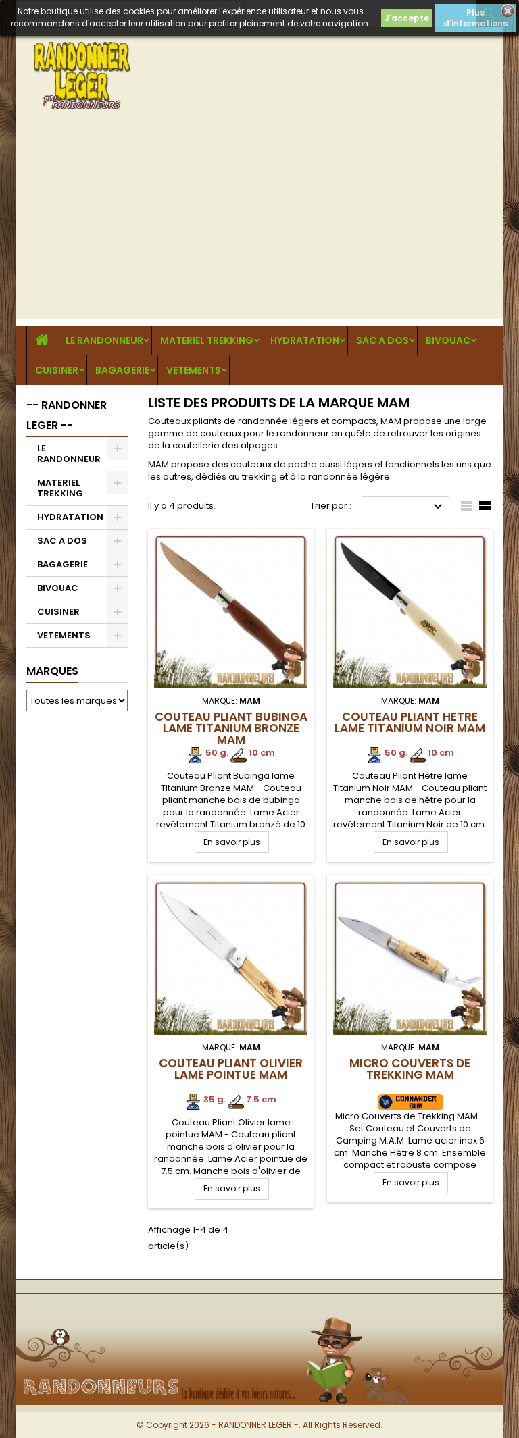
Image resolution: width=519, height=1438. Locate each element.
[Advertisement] (259, 224)
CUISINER (56, 370)
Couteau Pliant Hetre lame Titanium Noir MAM (410, 722)
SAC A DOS (382, 340)
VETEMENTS (193, 370)
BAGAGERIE (122, 370)
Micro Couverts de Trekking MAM (409, 1069)
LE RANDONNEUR (104, 340)
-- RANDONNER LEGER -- (66, 415)
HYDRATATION (304, 340)
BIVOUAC (448, 340)
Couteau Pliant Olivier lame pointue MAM (231, 1069)
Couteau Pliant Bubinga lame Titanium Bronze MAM (231, 728)
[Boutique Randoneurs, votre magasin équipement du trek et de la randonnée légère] (259, 1316)
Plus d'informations (475, 18)
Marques (52, 671)
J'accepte (407, 18)
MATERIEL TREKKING (206, 340)
